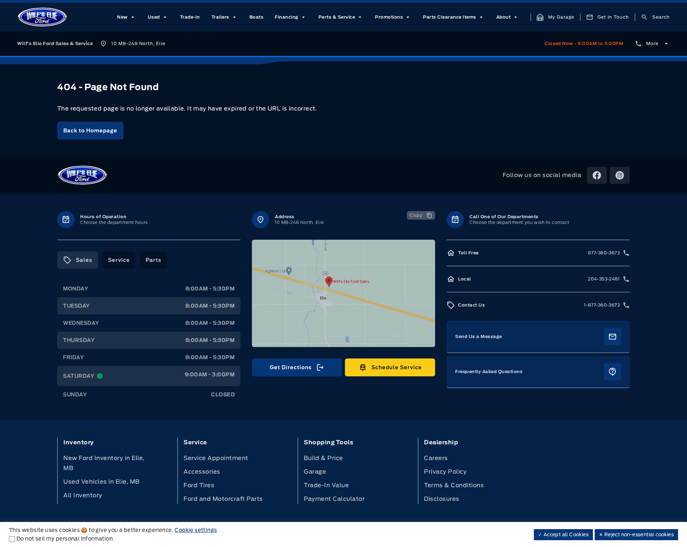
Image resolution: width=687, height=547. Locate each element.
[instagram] (620, 175)
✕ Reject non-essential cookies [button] (636, 534)
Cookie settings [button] (196, 530)
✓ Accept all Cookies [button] (563, 534)
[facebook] (597, 175)
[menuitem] (126, 17)
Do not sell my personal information (64, 539)
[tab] (77, 260)
